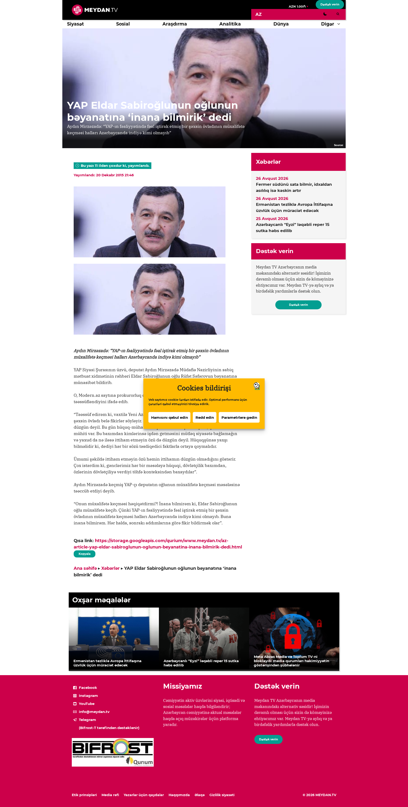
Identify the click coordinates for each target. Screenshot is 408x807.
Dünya (281, 24)
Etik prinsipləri (84, 795)
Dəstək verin (329, 4)
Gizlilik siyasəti (221, 795)
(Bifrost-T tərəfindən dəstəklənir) (109, 727)
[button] (340, 24)
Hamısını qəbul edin (169, 417)
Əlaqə (200, 795)
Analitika (230, 24)
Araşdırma (174, 24)
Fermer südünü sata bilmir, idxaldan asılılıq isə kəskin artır (294, 187)
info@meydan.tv (94, 711)
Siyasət (75, 24)
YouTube (86, 703)
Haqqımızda (179, 795)
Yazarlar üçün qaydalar (144, 795)
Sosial (123, 24)
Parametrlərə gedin (239, 417)
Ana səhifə (85, 568)
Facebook (88, 687)
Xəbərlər (110, 568)
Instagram (88, 695)
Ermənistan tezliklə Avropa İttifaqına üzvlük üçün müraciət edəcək (294, 207)
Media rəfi (110, 795)
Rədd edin (205, 417)
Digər (327, 24)
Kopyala (84, 553)
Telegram (87, 719)
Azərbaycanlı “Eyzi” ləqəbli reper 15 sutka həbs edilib (292, 227)
